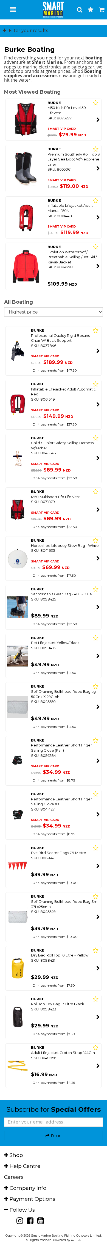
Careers (14, 1177)
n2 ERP (76, 1240)
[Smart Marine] (50, 9)
